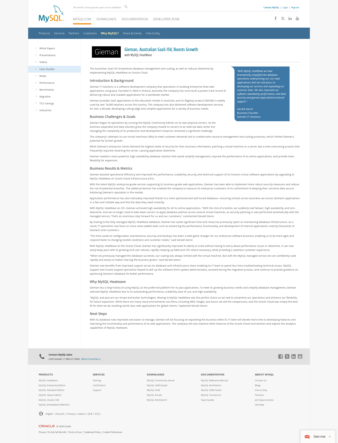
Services (99, 374)
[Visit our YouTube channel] (296, 19)
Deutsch (60, 413)
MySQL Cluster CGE (49, 399)
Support (97, 390)
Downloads (106, 19)
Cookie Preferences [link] (112, 432)
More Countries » (91, 358)
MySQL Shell (153, 390)
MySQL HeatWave (48, 380)
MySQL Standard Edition (51, 390)
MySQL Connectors (211, 395)
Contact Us (260, 380)
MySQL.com (82, 19)
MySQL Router (154, 395)
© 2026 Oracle (63, 426)
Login (285, 7)
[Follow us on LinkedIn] (289, 19)
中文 (97, 413)
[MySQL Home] (51, 14)
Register (295, 7)
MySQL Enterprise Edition (52, 385)
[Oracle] (47, 426)
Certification (99, 385)
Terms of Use (75, 432)
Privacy (42, 432)
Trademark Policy (92, 432)
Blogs (258, 385)
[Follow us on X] (281, 19)
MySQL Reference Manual (214, 380)
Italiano (82, 413)
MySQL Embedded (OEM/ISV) (54, 404)
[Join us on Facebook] (274, 19)
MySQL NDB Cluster (157, 385)
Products (46, 374)
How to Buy (261, 390)
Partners (259, 395)
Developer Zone (166, 19)
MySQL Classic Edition (50, 395)
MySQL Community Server (161, 380)
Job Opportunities (264, 399)
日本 (90, 413)
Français (71, 413)
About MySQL (264, 374)
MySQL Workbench (157, 399)
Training (97, 380)
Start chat (319, 436)
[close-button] (329, 436)
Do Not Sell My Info (57, 432)
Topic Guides (207, 399)
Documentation (135, 19)
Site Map (259, 404)
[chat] (307, 436)
